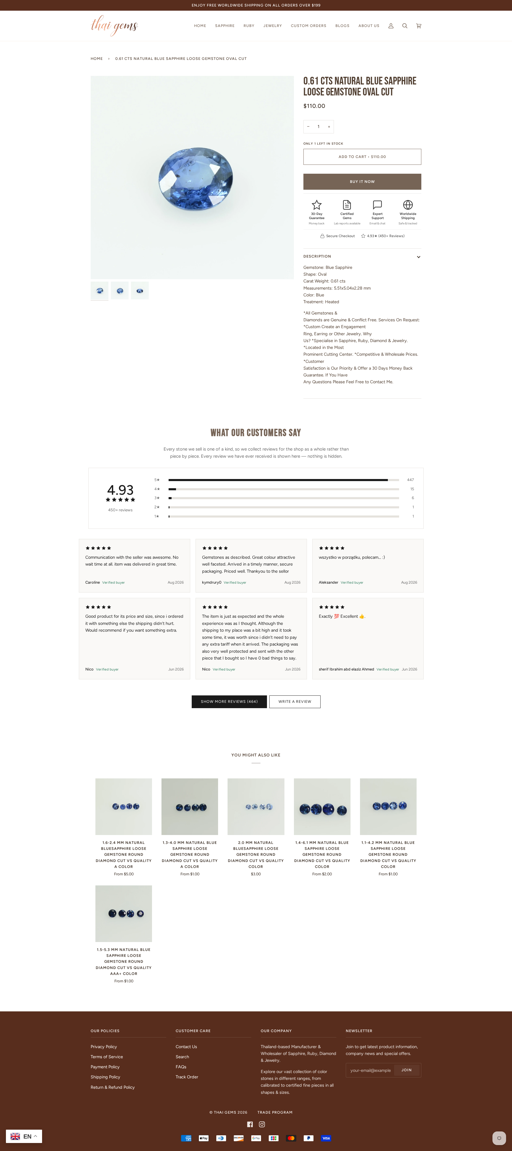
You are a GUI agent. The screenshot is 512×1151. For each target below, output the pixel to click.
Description (317, 256)
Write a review (295, 701)
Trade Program (275, 1112)
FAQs (181, 1066)
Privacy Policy (104, 1046)
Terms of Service (107, 1056)
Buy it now (362, 181)
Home (97, 58)
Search (182, 1056)
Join (406, 1070)
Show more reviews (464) (229, 701)
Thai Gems (225, 1112)
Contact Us (186, 1046)
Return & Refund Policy (113, 1087)
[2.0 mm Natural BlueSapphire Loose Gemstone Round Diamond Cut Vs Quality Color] (256, 806)
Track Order (187, 1077)
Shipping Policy (105, 1077)
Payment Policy (105, 1066)
